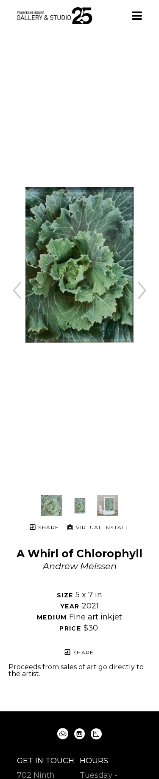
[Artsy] (96, 733)
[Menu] (137, 15)
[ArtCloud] (64, 733)
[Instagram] (81, 733)
